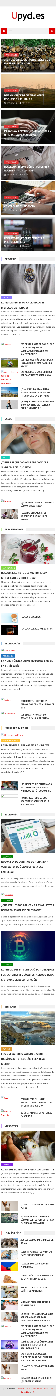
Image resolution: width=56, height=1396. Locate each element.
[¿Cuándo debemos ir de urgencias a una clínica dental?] (9, 514)
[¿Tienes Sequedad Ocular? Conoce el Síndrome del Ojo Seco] (28, 439)
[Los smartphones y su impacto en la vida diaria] (9, 713)
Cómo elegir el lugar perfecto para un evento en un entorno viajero (36, 1102)
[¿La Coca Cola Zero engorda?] (9, 630)
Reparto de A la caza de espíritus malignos (33, 1289)
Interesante (11, 54)
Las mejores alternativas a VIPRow (25, 745)
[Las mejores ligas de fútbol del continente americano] (9, 377)
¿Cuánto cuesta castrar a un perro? (37, 1206)
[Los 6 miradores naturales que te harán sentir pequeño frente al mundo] (28, 1028)
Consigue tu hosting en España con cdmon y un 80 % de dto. (37, 704)
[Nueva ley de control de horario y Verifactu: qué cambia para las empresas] (28, 836)
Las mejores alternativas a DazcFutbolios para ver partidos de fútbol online (36, 787)
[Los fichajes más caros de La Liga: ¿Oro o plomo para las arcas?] (9, 362)
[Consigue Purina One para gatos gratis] (28, 1146)
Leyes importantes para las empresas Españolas (36, 1253)
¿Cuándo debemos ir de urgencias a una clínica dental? (33, 516)
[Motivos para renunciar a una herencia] (9, 1305)
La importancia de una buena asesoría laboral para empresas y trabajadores (36, 1317)
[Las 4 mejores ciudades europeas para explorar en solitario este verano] (9, 1357)
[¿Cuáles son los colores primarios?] (9, 1266)
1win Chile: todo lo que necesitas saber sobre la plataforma (34, 801)
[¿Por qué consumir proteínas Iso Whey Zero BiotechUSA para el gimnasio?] (9, 404)
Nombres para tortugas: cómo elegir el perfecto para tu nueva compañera (37, 1220)
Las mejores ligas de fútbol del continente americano (36, 373)
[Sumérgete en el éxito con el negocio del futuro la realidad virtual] (9, 1344)
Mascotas (11, 1126)
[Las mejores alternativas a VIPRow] (28, 735)
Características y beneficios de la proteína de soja (36, 1277)
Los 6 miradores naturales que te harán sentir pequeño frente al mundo (24, 1059)
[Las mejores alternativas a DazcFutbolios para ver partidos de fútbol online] (9, 785)
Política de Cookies (34, 1388)
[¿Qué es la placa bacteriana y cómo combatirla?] (9, 501)
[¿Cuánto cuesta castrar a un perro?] (9, 1206)
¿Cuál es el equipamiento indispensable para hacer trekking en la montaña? (35, 393)
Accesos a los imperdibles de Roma (36, 1241)
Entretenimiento (16, 728)
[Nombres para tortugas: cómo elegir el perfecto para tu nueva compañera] (9, 1218)
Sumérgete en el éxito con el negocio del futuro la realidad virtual (36, 1345)
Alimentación (13, 529)
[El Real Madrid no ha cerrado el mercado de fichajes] (28, 279)
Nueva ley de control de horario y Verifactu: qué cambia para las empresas (24, 867)
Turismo (10, 1007)
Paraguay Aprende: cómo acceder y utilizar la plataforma (27, 133)
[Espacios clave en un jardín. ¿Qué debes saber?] (9, 1378)
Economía (10, 814)
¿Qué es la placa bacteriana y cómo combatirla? (37, 504)
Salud (8, 419)
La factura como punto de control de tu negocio (22, 204)
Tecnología (12, 643)
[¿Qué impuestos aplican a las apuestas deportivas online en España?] (28, 895)
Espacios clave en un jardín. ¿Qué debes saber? (36, 1379)
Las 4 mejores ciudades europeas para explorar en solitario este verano (36, 1357)
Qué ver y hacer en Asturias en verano (36, 1114)
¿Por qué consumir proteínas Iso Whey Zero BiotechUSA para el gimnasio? (37, 405)
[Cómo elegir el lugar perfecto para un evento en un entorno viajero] (9, 1098)
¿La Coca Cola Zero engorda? (36, 628)
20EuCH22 (26, 67)
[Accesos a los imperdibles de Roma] (9, 1243)
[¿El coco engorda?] (9, 618)
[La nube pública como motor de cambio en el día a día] (28, 650)
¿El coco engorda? (31, 617)
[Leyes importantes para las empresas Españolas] (9, 1254)
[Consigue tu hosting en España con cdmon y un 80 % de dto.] (9, 700)
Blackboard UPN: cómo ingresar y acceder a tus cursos (26, 169)
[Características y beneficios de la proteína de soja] (9, 1278)
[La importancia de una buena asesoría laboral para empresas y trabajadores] (9, 1317)
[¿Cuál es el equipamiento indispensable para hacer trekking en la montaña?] (9, 392)
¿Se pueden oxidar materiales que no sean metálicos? (27, 61)
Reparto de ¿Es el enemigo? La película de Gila (24, 240)
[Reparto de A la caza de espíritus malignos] (9, 1292)
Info (33, 1392)
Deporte (10, 259)
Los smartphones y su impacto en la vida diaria (34, 716)
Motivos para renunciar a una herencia (35, 1303)
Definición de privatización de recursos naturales (24, 97)
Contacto (20, 1388)
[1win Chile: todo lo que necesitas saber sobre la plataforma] (9, 799)
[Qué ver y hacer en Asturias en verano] (9, 1113)
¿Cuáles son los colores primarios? (34, 1265)
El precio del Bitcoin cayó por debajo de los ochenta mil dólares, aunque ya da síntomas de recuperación (28, 974)
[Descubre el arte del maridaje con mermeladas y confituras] (28, 549)
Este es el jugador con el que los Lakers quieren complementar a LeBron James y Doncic (37, 349)
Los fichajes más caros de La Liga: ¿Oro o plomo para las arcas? (36, 363)
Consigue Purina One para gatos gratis (27, 1169)
